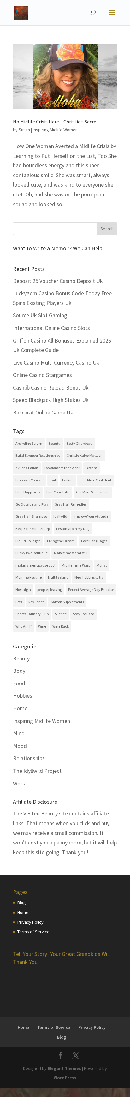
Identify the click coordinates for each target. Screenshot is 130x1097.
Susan (24, 130)
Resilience (36, 601)
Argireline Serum (28, 443)
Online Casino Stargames (42, 375)
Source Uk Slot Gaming (40, 315)
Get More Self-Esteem (93, 492)
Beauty (54, 443)
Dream (91, 467)
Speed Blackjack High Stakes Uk (51, 399)
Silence (61, 613)
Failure (68, 480)
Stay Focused (83, 613)
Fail (53, 480)
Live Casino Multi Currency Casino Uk (56, 362)
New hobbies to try (88, 577)
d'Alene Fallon (26, 467)
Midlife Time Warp (76, 565)
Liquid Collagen (28, 541)
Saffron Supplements (67, 601)
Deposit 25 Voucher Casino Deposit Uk (58, 280)
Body (19, 670)
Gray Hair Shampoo (31, 516)
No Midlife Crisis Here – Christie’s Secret (55, 121)
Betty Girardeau (79, 443)
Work (19, 783)
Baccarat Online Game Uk (43, 412)
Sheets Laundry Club (32, 613)
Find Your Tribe (58, 492)
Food (19, 683)
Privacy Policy (30, 922)
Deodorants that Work (62, 467)
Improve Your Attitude (91, 516)
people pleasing (49, 589)
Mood (20, 745)
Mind (19, 733)
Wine (42, 626)
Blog (21, 902)
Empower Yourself (29, 480)
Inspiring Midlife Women (55, 130)
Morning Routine (28, 577)
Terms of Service (33, 931)
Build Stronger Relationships (37, 455)
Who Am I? (23, 626)
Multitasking (58, 577)
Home (20, 708)
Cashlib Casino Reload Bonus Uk (51, 387)
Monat (102, 565)
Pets (18, 601)
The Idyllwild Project (37, 770)
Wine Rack (60, 626)
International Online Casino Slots (51, 327)
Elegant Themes (64, 1068)
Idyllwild (60, 516)
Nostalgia (23, 589)
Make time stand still (70, 553)
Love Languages (94, 541)
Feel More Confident (95, 480)
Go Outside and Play (31, 504)
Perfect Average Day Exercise (91, 589)
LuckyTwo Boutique (31, 553)
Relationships (29, 758)
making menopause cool (35, 565)
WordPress (65, 1078)
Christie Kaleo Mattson (85, 455)
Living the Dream (61, 541)
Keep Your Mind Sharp (32, 528)
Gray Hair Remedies (70, 504)
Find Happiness (27, 492)
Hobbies (22, 695)
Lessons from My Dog (72, 528)
